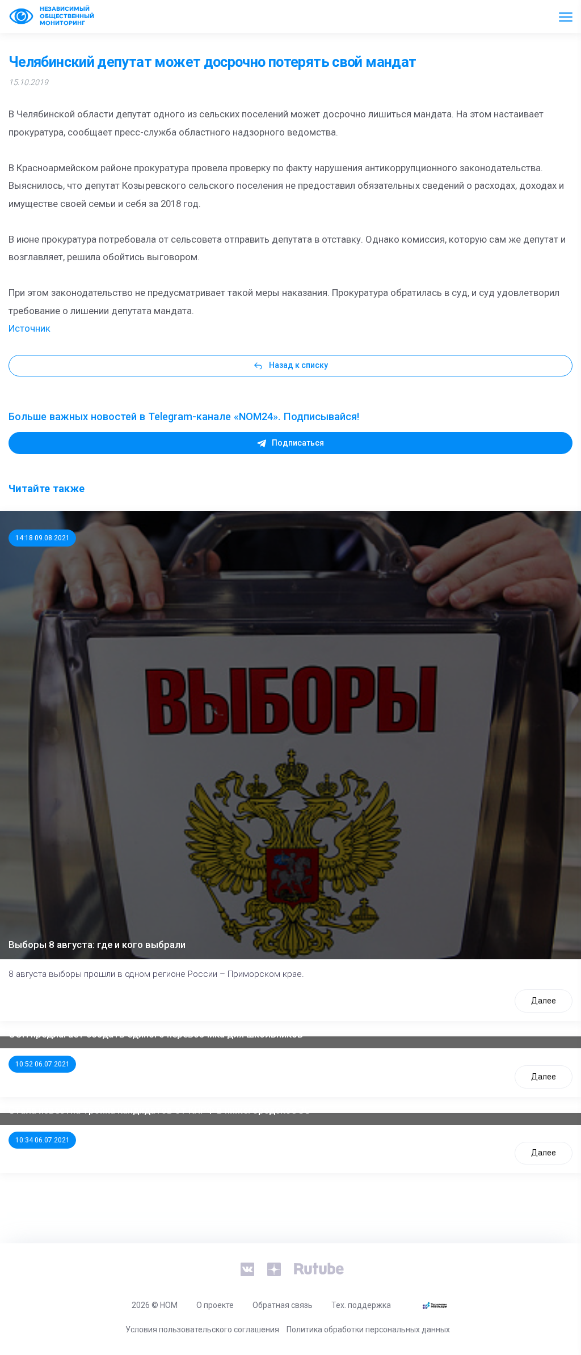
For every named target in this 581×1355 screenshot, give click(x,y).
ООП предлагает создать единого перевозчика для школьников (156, 1034)
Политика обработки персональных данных (368, 1329)
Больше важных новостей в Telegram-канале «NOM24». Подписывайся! (184, 416)
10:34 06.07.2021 (42, 1140)
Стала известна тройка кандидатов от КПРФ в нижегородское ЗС (159, 1110)
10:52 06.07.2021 (42, 1064)
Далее (543, 1000)
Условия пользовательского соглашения (202, 1329)
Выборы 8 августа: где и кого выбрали (97, 944)
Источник (29, 328)
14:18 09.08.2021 (42, 538)
